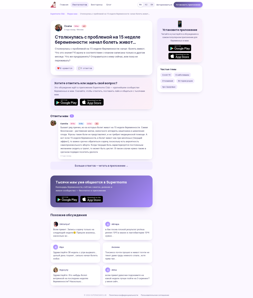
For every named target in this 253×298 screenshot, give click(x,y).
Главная (64, 4)
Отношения (167, 81)
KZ (146, 4)
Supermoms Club (57, 14)
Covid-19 (166, 75)
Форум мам (72, 14)
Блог (108, 4)
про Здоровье (168, 86)
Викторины (96, 4)
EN (152, 4)
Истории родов (185, 81)
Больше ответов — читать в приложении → (101, 165)
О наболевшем (182, 75)
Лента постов (79, 4)
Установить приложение (188, 4)
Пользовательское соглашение (155, 295)
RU (140, 4)
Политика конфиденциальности (123, 295)
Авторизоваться (164, 4)
